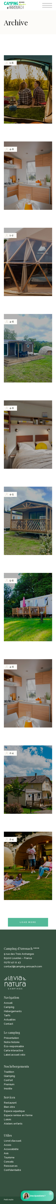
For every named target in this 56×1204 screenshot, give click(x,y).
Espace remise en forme (18, 1115)
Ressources (10, 1165)
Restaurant (10, 1102)
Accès (7, 1145)
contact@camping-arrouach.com (23, 966)
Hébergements (13, 1011)
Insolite (8, 1088)
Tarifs (7, 1015)
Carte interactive (13, 1050)
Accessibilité (11, 1149)
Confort (8, 1080)
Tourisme (9, 1157)
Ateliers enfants (13, 1123)
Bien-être (9, 1107)
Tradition (9, 1071)
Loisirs (7, 1119)
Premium (9, 1084)
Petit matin (9, 1200)
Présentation (11, 1038)
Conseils (9, 1161)
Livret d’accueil (12, 1140)
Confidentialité (12, 1170)
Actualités (10, 1019)
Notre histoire (12, 1042)
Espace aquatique (14, 1111)
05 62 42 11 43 (12, 962)
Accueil (8, 1002)
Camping (9, 1007)
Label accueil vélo (14, 1054)
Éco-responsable (14, 1046)
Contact (8, 1023)
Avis (6, 1153)
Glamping (9, 1076)
